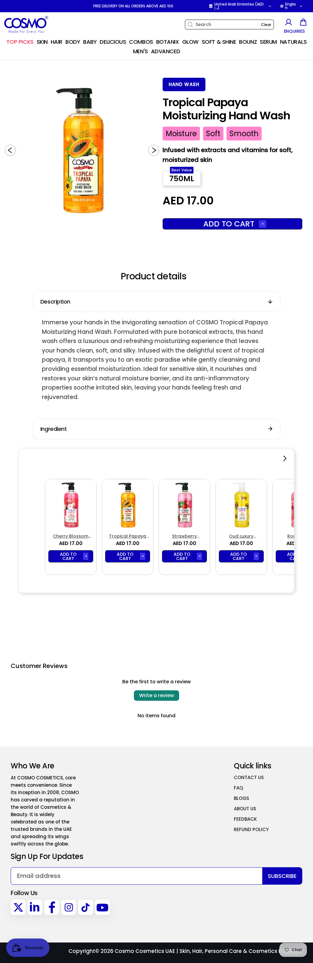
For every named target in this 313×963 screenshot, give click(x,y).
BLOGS (241, 798)
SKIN (42, 42)
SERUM (268, 42)
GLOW (190, 42)
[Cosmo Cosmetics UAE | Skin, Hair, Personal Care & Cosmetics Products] (41, 24)
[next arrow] (153, 150)
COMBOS (141, 42)
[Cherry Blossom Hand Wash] (70, 504)
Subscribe (282, 876)
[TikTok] (85, 907)
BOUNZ (248, 42)
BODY (72, 42)
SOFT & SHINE (219, 42)
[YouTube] (102, 907)
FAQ (238, 788)
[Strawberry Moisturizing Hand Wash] (184, 504)
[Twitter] (18, 907)
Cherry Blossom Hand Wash (70, 536)
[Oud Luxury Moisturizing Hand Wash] (241, 504)
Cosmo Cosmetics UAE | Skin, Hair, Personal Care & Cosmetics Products (208, 951)
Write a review (156, 695)
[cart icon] (303, 22)
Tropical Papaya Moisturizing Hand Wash (127, 536)
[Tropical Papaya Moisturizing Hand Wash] (127, 504)
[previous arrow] (10, 150)
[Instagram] (68, 907)
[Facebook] (52, 907)
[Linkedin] (35, 907)
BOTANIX (167, 42)
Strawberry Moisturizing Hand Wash (184, 536)
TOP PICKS (20, 42)
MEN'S (140, 51)
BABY (90, 42)
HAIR (56, 42)
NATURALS (293, 42)
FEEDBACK (245, 819)
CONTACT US (249, 777)
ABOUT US (245, 808)
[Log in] (288, 22)
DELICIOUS (113, 42)
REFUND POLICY (251, 829)
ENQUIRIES (294, 31)
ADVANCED (165, 51)
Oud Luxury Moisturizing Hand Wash (241, 536)
